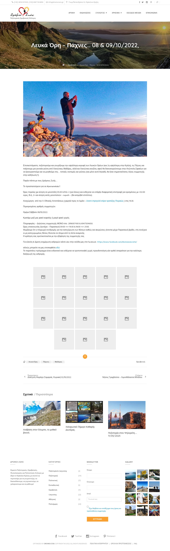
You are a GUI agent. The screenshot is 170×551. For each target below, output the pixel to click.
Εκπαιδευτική (54, 485)
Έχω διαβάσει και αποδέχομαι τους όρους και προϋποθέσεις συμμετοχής (104, 509)
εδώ (58, 247)
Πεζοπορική (53, 475)
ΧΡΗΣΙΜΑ (116, 13)
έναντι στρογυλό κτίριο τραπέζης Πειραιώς (105, 201)
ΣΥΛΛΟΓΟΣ (100, 13)
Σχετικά (28, 394)
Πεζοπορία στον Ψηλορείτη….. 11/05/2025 (122, 434)
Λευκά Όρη (33, 362)
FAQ (135, 543)
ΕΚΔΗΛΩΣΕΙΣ (85, 13)
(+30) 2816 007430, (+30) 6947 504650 (28, 2)
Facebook (140, 2)
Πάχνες (46, 362)
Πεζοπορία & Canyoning (58, 471)
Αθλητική (52, 499)
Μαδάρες (58, 362)
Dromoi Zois (49, 543)
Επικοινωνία (151, 13)
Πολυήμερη (53, 504)
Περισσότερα (44, 394)
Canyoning (53, 494)
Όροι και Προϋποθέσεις (121, 543)
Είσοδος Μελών (134, 13)
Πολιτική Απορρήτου (99, 543)
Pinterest (151, 2)
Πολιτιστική (53, 480)
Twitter (142, 2)
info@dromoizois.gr (55, 2)
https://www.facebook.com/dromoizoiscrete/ (117, 242)
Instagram (147, 2)
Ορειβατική (140, 362)
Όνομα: (89, 470)
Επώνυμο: (90, 482)
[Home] (63, 65)
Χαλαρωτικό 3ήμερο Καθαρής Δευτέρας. (80, 428)
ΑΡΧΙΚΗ (72, 13)
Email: (89, 494)
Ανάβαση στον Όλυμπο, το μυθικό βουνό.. (40, 431)
